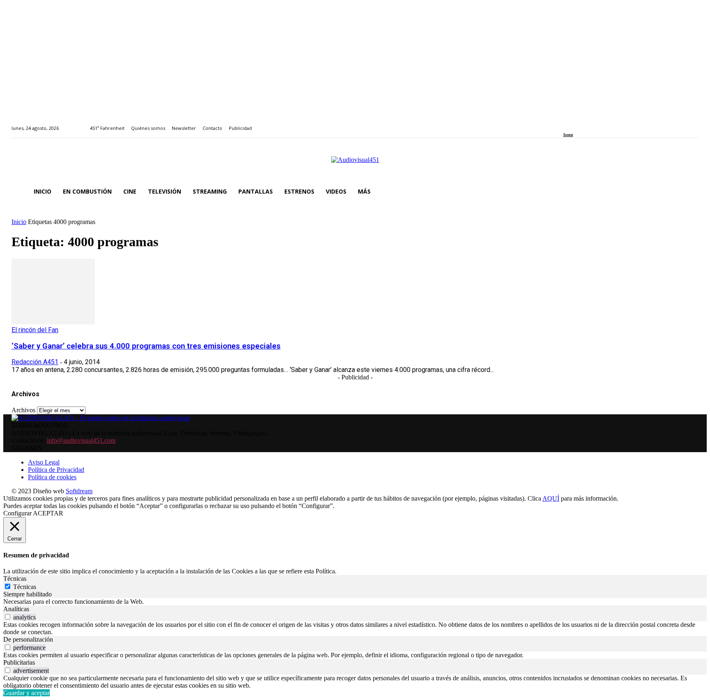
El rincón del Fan (35, 330)
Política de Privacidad (56, 469)
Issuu (568, 134)
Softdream (79, 490)
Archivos (23, 410)
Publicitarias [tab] (19, 662)
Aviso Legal (44, 462)
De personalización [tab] (28, 639)
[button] (688, 191)
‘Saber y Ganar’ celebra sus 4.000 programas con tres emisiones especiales (146, 346)
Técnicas (24, 586)
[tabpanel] (355, 601)
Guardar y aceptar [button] (26, 692)
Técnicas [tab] (14, 578)
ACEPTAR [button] (48, 513)
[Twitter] (594, 123)
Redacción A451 (35, 362)
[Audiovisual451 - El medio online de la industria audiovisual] (355, 164)
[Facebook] (566, 123)
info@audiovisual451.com (81, 440)
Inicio (19, 221)
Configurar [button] (17, 513)
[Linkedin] (584, 123)
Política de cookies (52, 477)
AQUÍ (550, 498)
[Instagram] (575, 123)
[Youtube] (603, 123)
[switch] (7, 616)
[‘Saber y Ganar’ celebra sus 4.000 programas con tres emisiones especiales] (53, 322)
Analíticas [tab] (16, 608)
